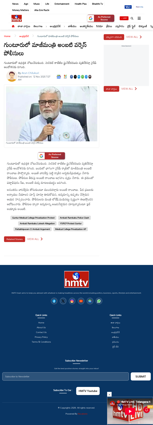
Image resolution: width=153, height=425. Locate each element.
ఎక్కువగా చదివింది (114, 37)
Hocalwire (82, 414)
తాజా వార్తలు (24, 26)
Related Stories (14, 239)
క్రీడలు (109, 26)
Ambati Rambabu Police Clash (74, 218)
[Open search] (132, 18)
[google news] (90, 301)
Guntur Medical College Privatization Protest (33, 218)
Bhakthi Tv (97, 4)
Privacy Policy (41, 337)
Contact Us (41, 332)
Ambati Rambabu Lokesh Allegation (37, 223)
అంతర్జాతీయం (86, 26)
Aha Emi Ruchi (41, 10)
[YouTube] (81, 301)
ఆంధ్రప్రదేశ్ (55, 26)
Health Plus (81, 4)
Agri (26, 4)
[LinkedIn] (79, 76)
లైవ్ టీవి (116, 346)
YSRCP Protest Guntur (71, 223)
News (15, 4)
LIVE (125, 18)
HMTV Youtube (88, 391)
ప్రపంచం (115, 341)
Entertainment (62, 4)
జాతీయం (72, 26)
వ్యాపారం (119, 26)
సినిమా (99, 26)
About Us (41, 327)
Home (7, 36)
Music (36, 4)
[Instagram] (72, 301)
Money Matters (20, 10)
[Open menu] (138, 18)
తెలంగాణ (38, 26)
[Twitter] (75, 76)
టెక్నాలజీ (143, 26)
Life (47, 4)
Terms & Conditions (41, 341)
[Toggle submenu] (46, 26)
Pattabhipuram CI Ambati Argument (32, 229)
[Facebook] (71, 76)
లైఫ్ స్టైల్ (131, 26)
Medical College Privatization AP (70, 229)
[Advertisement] (143, 130)
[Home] (13, 26)
